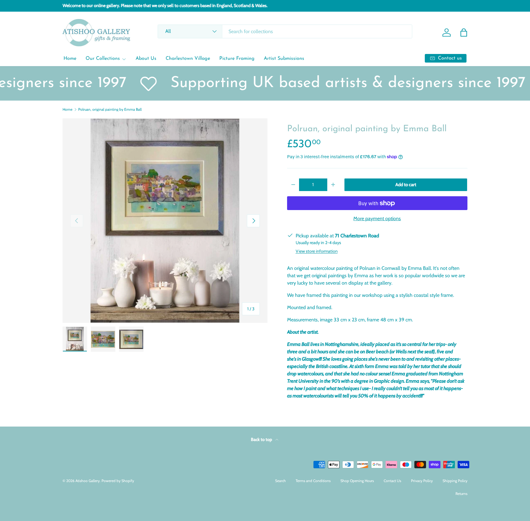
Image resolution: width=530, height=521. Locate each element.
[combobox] (285, 31)
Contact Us (392, 480)
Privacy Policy (422, 480)
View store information (317, 251)
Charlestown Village (188, 58)
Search (280, 480)
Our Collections (103, 58)
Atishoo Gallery (87, 480)
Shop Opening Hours (357, 480)
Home (69, 58)
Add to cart (405, 184)
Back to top (262, 439)
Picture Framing (237, 58)
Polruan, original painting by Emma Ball (110, 109)
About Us (146, 58)
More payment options (377, 218)
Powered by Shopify (118, 480)
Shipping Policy (455, 480)
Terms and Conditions (313, 480)
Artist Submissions (284, 58)
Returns (461, 493)
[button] (463, 32)
